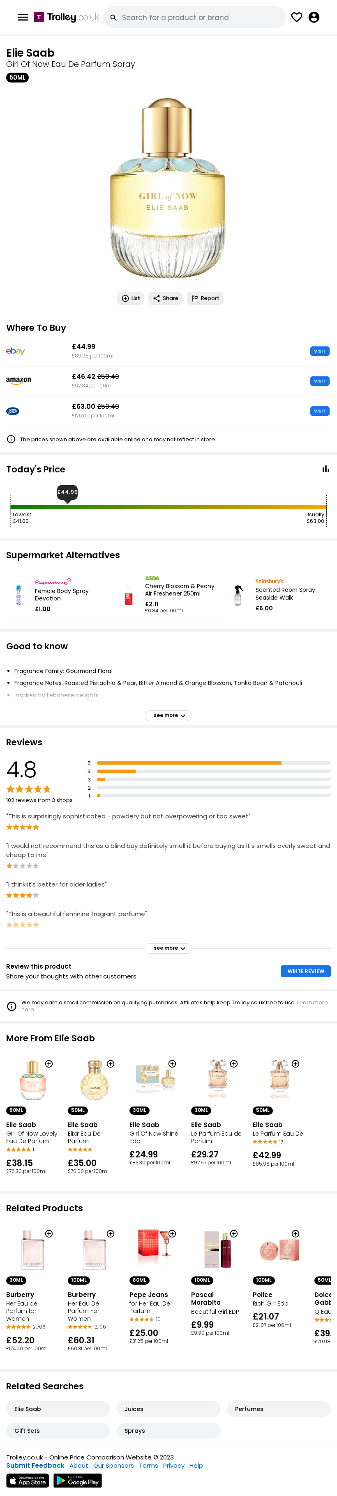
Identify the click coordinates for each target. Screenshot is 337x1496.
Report (210, 298)
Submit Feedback (35, 1465)
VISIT (320, 351)
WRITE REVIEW (306, 971)
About (78, 1465)
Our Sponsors (113, 1465)
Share (170, 298)
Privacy (174, 1465)
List (136, 298)
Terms (148, 1465)
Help (196, 1465)
